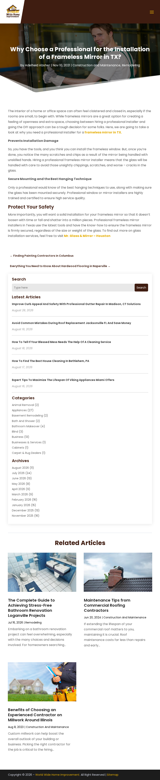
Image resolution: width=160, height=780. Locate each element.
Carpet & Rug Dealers (26, 453)
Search (141, 288)
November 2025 (22, 516)
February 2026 (21, 500)
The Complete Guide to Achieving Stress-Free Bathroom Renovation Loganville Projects (31, 607)
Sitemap (112, 775)
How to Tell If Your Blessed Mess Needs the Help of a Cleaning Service (61, 342)
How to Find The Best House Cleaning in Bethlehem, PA (50, 361)
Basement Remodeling (27, 415)
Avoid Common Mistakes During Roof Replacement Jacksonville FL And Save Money (71, 323)
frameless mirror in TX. (103, 132)
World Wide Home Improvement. (57, 775)
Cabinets (18, 448)
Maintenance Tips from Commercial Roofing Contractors (107, 605)
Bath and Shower (23, 421)
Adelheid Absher (37, 65)
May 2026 (18, 484)
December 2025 (23, 510)
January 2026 (21, 505)
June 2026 (19, 478)
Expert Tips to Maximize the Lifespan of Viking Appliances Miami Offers (63, 380)
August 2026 (20, 468)
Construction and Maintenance (96, 65)
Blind (15, 432)
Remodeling (131, 65)
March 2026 (20, 494)
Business (17, 437)
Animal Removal (23, 405)
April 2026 (18, 489)
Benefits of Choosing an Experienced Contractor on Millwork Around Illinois (35, 715)
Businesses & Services (27, 442)
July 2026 (18, 473)
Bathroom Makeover (26, 426)
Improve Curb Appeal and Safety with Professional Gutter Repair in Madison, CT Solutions (76, 304)
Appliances (19, 410)
